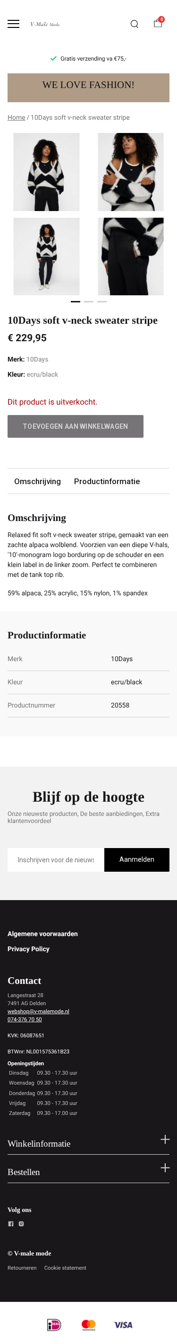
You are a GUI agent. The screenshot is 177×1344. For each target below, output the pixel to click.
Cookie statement (65, 1267)
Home (16, 118)
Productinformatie (107, 481)
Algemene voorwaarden (43, 934)
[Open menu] (13, 24)
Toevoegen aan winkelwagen (75, 426)
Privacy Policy (29, 949)
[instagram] (21, 1225)
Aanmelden (136, 859)
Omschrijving (37, 481)
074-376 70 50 (25, 1019)
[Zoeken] (134, 24)
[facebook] (11, 1225)
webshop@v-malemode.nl (38, 1011)
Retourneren (22, 1267)
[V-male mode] (45, 24)
